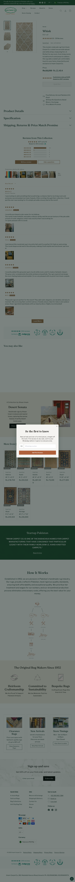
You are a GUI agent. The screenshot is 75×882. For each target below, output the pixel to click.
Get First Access (37, 452)
